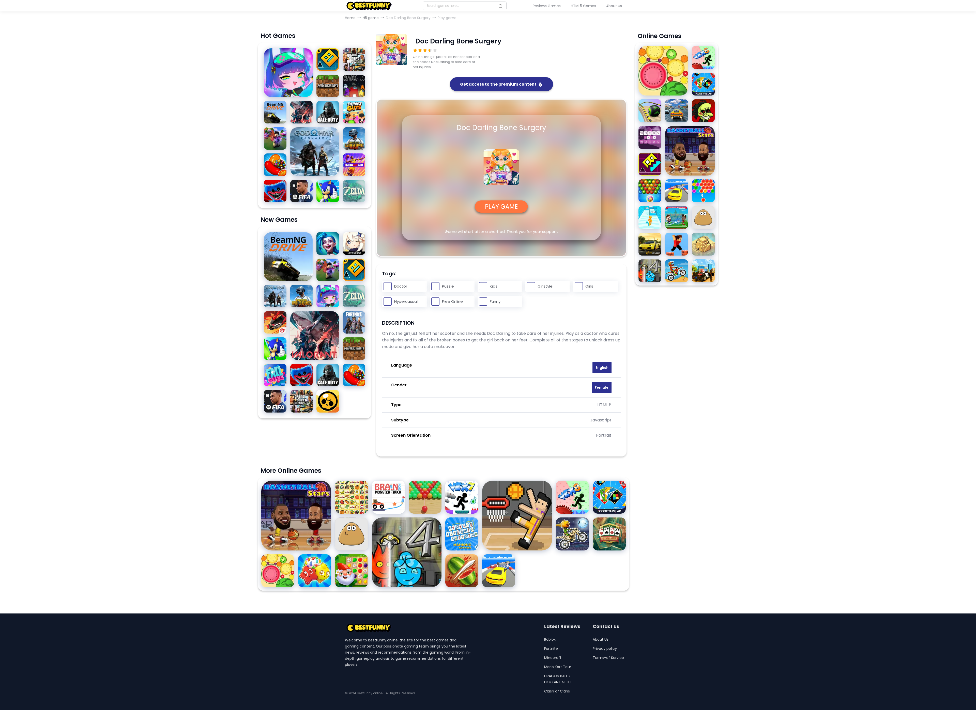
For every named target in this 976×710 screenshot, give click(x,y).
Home (350, 17)
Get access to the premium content (498, 84)
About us (614, 5)
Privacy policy (605, 648)
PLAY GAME (501, 206)
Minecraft (552, 657)
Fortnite (551, 648)
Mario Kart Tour (557, 666)
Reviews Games (547, 5)
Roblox (550, 639)
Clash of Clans (557, 691)
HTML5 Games (583, 5)
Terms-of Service (608, 657)
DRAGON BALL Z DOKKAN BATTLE (558, 679)
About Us (600, 639)
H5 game (371, 17)
